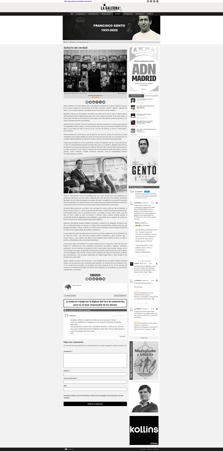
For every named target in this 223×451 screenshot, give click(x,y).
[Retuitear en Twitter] (138, 261)
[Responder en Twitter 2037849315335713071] (135, 333)
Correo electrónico (70, 378)
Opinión (73, 42)
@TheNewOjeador (140, 266)
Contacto (149, 449)
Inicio (66, 42)
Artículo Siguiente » (120, 295)
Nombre (67, 371)
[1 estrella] (92, 97)
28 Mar (152, 308)
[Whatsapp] (100, 102)
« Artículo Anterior (70, 295)
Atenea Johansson (135, 111)
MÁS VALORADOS (152, 96)
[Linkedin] (93, 102)
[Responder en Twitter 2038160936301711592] (135, 275)
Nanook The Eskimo (141, 118)
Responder (122, 336)
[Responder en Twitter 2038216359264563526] (135, 303)
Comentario (68, 351)
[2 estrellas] (94, 97)
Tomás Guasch (140, 102)
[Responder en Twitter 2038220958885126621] (135, 256)
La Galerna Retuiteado (145, 261)
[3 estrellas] (95, 97)
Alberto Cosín (134, 126)
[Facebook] (86, 102)
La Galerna (137, 203)
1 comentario (123, 93)
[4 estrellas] (96, 97)
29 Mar (152, 202)
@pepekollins (143, 263)
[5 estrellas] (98, 97)
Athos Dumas (75, 93)
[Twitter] (90, 102)
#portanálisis (138, 287)
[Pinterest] (97, 102)
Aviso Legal (143, 449)
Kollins (136, 263)
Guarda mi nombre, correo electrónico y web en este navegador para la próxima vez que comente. (93, 397)
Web (65, 386)
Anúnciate (156, 449)
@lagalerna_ (146, 202)
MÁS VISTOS (137, 96)
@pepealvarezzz (151, 266)
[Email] (103, 102)
